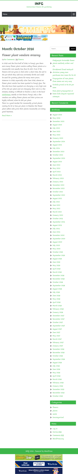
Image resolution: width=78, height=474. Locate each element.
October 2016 (58, 356)
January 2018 (58, 312)
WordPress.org (58, 439)
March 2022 (57, 212)
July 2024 (56, 148)
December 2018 (58, 275)
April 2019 (56, 269)
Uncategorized (58, 417)
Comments (58, 435)
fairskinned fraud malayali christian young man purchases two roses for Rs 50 (64, 72)
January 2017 (58, 346)
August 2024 (57, 145)
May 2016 (56, 372)
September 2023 (59, 158)
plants (55, 411)
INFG (39, 4)
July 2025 (56, 128)
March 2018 (57, 305)
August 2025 (57, 125)
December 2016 (58, 349)
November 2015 (58, 393)
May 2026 (56, 118)
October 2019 (58, 252)
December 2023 (58, 151)
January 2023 (58, 182)
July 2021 (56, 228)
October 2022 (58, 192)
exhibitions (6, 94)
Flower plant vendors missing (21, 55)
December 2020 (58, 235)
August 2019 (57, 259)
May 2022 (56, 208)
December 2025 (58, 121)
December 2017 (58, 316)
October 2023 (58, 155)
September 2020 (59, 239)
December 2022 (58, 185)
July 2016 (56, 366)
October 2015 (58, 396)
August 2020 (57, 242)
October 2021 (58, 218)
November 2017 (58, 319)
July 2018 (56, 292)
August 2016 (57, 362)
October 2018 (58, 282)
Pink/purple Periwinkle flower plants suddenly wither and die (64, 63)
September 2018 (59, 285)
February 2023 (58, 178)
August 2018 (57, 289)
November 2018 (58, 279)
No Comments (9, 59)
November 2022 (59, 188)
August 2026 (57, 115)
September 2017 (59, 326)
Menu (5, 14)
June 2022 (56, 205)
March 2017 (57, 339)
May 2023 (56, 168)
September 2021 (59, 222)
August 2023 (57, 161)
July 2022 (56, 202)
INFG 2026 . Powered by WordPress (39, 451)
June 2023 (56, 165)
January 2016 (58, 386)
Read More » (7, 115)
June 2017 (56, 332)
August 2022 (57, 198)
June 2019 (56, 262)
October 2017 (58, 322)
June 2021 (56, 232)
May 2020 (56, 249)
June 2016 (56, 369)
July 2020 (56, 245)
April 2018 (56, 302)
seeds (55, 414)
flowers (21, 59)
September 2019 (59, 255)
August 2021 (57, 225)
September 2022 (59, 195)
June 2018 (56, 295)
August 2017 (57, 329)
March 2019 (57, 272)
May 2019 (56, 265)
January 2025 (58, 138)
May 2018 (56, 299)
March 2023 (57, 175)
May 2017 (56, 336)
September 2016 (59, 359)
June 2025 (56, 131)
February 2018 (58, 309)
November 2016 (58, 352)
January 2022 (58, 215)
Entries (57, 432)
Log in (55, 429)
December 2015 (58, 389)
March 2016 (57, 379)
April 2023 (57, 172)
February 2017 (58, 342)
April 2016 (56, 376)
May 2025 (56, 135)
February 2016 (58, 383)
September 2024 (59, 141)
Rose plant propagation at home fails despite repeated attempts (63, 94)
